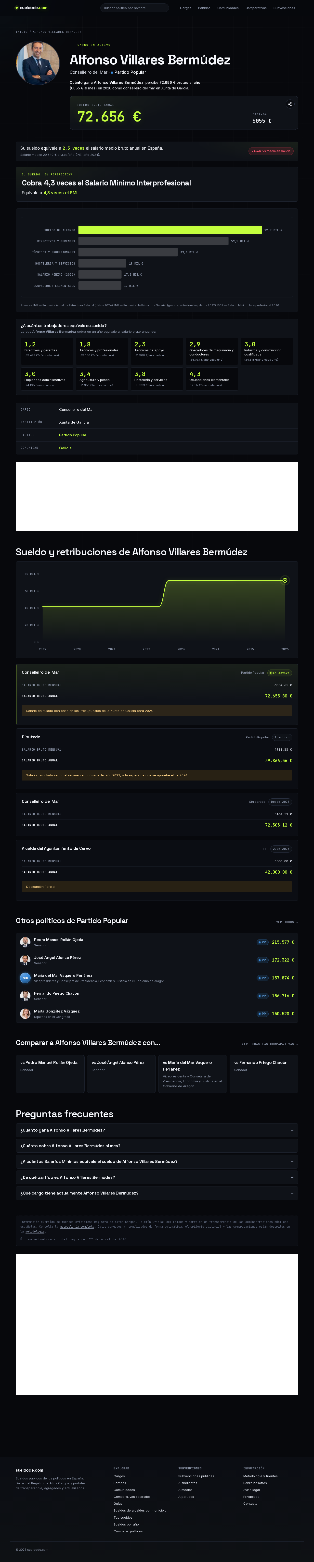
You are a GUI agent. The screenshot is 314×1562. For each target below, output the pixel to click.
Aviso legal (251, 1490)
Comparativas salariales (132, 1497)
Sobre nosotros (255, 1483)
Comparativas (256, 8)
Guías (118, 1503)
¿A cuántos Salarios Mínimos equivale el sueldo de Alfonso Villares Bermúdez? (99, 1161)
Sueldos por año (126, 1524)
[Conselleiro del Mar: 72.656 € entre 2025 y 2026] (267, 611)
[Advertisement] (157, 496)
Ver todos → (287, 922)
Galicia (65, 448)
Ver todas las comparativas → (270, 1044)
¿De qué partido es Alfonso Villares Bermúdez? (67, 1177)
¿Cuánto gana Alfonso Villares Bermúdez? (62, 1130)
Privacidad (251, 1497)
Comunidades (227, 8)
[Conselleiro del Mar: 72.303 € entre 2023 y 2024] (198, 611)
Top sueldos (123, 1517)
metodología (35, 1231)
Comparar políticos (128, 1531)
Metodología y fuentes (260, 1476)
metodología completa (77, 1227)
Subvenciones (284, 8)
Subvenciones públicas (196, 1476)
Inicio (21, 32)
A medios (185, 1490)
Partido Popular (130, 72)
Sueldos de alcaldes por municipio (140, 1510)
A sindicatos (187, 1483)
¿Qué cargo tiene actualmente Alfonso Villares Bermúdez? (79, 1193)
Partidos (204, 8)
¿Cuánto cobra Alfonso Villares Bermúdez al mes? (70, 1145)
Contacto (250, 1503)
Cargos (185, 8)
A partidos (186, 1497)
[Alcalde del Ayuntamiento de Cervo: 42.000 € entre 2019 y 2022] (94, 624)
